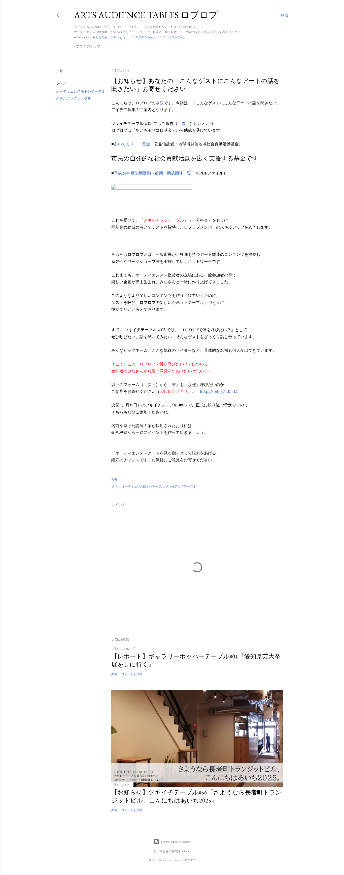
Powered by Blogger (176, 842)
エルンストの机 (173, 37)
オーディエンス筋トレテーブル (80, 91)
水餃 (160, 102)
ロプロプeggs (145, 37)
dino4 (186, 851)
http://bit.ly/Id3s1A (219, 391)
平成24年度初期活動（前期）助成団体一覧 (152, 173)
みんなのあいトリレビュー (110, 37)
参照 (186, 123)
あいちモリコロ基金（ (134, 143)
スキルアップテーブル (73, 98)
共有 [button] (59, 70)
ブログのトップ (88, 46)
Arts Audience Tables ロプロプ (146, 15)
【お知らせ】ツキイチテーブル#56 (196, 796)
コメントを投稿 (131, 674)
